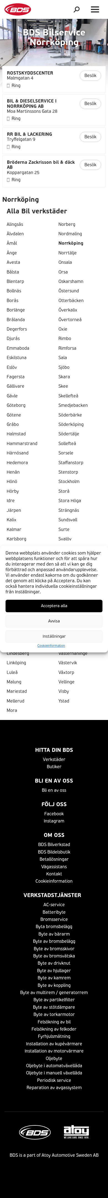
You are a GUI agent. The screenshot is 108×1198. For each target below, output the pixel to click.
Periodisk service (54, 1080)
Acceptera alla (54, 605)
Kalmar (14, 529)
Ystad (63, 701)
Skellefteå (68, 396)
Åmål (12, 243)
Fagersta (16, 376)
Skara (64, 376)
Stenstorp (68, 472)
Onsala (65, 262)
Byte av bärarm (54, 934)
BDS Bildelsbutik (54, 852)
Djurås (13, 338)
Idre (11, 500)
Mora (12, 710)
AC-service (54, 904)
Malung (14, 682)
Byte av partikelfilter (54, 999)
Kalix (11, 519)
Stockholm (68, 481)
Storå (64, 491)
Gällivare (15, 386)
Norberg (66, 224)
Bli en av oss (54, 780)
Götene (14, 415)
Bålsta (13, 272)
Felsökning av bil (54, 1022)
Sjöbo (64, 367)
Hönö (12, 481)
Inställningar (54, 636)
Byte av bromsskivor (54, 948)
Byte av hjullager (54, 970)
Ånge (12, 253)
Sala (62, 357)
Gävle (12, 396)
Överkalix (67, 310)
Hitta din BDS (54, 750)
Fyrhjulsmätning (54, 1036)
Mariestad (17, 691)
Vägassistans (54, 866)
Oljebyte (54, 1058)
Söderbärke (70, 415)
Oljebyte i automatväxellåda (54, 1065)
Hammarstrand (22, 443)
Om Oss (54, 835)
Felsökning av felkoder (54, 1029)
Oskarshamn (70, 281)
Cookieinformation (51, 646)
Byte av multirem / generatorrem (54, 992)
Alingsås (15, 224)
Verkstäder (54, 759)
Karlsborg (16, 539)
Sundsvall (67, 519)
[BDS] (17, 9)
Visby (63, 691)
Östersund (68, 290)
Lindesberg (18, 653)
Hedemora (17, 462)
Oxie (62, 329)
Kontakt (54, 874)
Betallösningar (54, 859)
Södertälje (68, 433)
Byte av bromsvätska (54, 956)
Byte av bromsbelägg (54, 941)
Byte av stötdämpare (54, 1007)
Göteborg (16, 405)
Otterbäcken (71, 300)
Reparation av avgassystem (54, 1087)
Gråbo (13, 424)
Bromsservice (54, 919)
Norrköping (70, 243)
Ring (16, 85)
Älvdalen (15, 233)
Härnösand (18, 453)
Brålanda (16, 319)
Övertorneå (70, 319)
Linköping (16, 662)
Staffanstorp (70, 462)
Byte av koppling (54, 985)
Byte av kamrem (54, 977)
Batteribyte (54, 912)
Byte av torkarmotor (54, 1014)
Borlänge (16, 310)
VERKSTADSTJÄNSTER (54, 895)
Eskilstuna (17, 357)
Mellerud (15, 701)
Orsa (63, 272)
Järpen (14, 510)
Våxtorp (66, 672)
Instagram (54, 821)
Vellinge (66, 682)
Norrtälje (67, 253)
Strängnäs (68, 510)
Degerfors (17, 329)
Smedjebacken (73, 405)
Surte (64, 529)
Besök (90, 75)
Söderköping (71, 424)
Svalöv (64, 539)
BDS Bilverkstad (54, 844)
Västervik (67, 662)
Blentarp (15, 281)
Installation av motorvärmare (54, 1051)
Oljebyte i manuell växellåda (54, 1073)
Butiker (54, 766)
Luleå (12, 672)
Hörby (13, 491)
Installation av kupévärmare (54, 1043)
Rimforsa (67, 348)
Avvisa (54, 621)
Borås (12, 300)
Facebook (54, 813)
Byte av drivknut (54, 963)
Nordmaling (70, 233)
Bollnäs (14, 290)
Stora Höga (69, 500)
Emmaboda (18, 348)
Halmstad (16, 433)
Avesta (13, 262)
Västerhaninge (73, 653)
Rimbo (64, 338)
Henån (13, 472)
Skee (63, 386)
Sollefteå (67, 443)
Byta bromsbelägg (54, 926)
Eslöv (12, 367)
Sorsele (65, 453)
